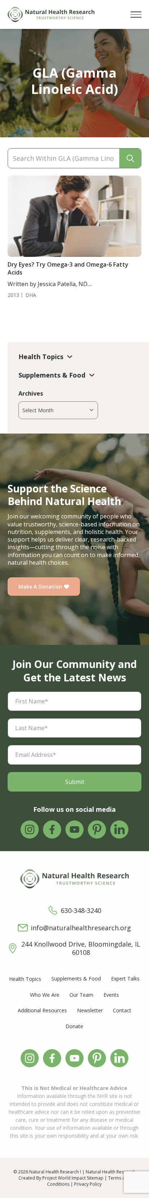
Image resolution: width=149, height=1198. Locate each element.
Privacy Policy (88, 1184)
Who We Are (44, 994)
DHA (30, 295)
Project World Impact (64, 1178)
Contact (122, 1010)
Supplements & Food (76, 978)
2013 (13, 295)
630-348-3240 (81, 910)
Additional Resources (42, 1010)
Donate (74, 1026)
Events (111, 994)
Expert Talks (125, 978)
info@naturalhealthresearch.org (81, 928)
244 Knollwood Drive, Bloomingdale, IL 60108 (80, 948)
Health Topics (25, 978)
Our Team (81, 994)
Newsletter (90, 1010)
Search (130, 158)
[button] (136, 15)
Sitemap (95, 1178)
